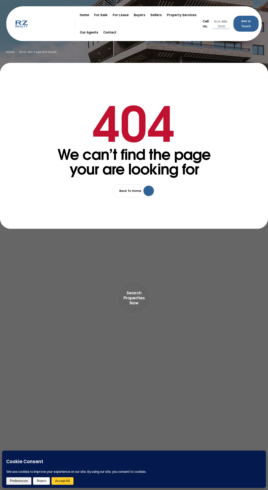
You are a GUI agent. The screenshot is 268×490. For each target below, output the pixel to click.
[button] (221, 24)
